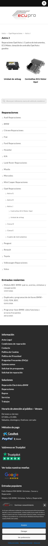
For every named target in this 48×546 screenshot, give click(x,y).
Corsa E (10, 230)
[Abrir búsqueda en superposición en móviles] (24, 101)
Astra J (10, 206)
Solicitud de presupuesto (13, 368)
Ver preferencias (24, 537)
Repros (5, 393)
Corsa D (10, 224)
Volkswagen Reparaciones (15, 263)
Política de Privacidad (26, 543)
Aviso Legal (37, 543)
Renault (7, 250)
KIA (5, 156)
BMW (6, 124)
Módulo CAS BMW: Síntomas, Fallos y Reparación (22, 498)
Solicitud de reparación (12, 372)
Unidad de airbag (17, 217)
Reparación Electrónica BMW (15, 385)
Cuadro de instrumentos (17, 237)
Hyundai (8, 150)
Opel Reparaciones (12, 188)
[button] (45, 505)
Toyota (7, 256)
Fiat (5, 137)
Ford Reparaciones (12, 143)
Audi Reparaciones (12, 117)
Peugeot (7, 243)
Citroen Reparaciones (13, 130)
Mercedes (8, 176)
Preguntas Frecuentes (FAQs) (15, 360)
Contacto (6, 348)
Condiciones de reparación (14, 344)
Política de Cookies (13, 543)
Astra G (10, 193)
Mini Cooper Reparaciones (16, 182)
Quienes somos (8, 364)
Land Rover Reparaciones (15, 163)
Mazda (7, 169)
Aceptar (24, 525)
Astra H (10, 200)
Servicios (6, 397)
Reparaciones (8, 389)
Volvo (6, 269)
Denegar (24, 531)
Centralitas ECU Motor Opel (22, 211)
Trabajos (5, 401)
